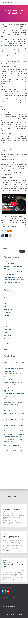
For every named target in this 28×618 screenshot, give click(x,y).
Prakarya (6, 332)
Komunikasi (7, 312)
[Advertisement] (14, 474)
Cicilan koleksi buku (9, 419)
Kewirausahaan (8, 309)
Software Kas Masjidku (8, 606)
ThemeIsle (19, 614)
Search (5, 248)
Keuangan (6, 306)
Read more (11, 524)
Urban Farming (7, 344)
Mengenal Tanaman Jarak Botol (12, 402)
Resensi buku (7, 335)
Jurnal (9, 230)
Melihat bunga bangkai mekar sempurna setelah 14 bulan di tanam (13, 564)
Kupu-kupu (6, 315)
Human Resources (8, 300)
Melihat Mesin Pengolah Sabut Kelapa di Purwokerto (13, 537)
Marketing (6, 323)
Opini (5, 326)
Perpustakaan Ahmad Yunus (9, 603)
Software (6, 338)
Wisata (5, 349)
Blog (5, 295)
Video (5, 346)
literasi (6, 318)
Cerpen (6, 297)
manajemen (7, 320)
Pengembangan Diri (9, 329)
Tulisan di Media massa (10, 341)
